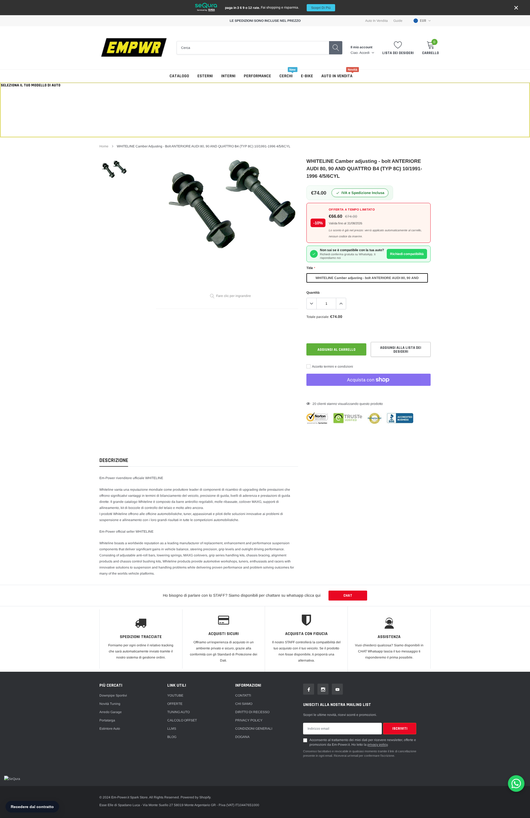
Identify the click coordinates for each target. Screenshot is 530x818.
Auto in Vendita (376, 20)
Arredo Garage (110, 712)
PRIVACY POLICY (249, 720)
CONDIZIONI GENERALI (253, 729)
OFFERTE (174, 704)
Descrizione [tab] (113, 460)
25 (314, 404)
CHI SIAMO (243, 704)
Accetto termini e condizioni (332, 366)
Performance (257, 76)
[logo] (133, 47)
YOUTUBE (175, 695)
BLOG (171, 737)
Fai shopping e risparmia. (278, 8)
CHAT (347, 595)
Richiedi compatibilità (407, 254)
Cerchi (286, 76)
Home (103, 146)
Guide (397, 20)
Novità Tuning (109, 704)
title (310, 268)
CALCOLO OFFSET (182, 720)
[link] (114, 169)
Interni (228, 76)
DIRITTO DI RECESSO (252, 712)
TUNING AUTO (178, 712)
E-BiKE (307, 76)
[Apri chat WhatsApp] (516, 783)
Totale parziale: (317, 317)
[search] (335, 47)
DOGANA (242, 737)
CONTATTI (243, 695)
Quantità (313, 292)
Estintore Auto (109, 729)
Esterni (205, 76)
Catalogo (179, 76)
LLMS (171, 729)
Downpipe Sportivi (113, 695)
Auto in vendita (337, 76)
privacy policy (377, 745)
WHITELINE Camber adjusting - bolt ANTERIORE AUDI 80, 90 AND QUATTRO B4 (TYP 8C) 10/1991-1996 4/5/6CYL (367, 279)
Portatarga (107, 720)
